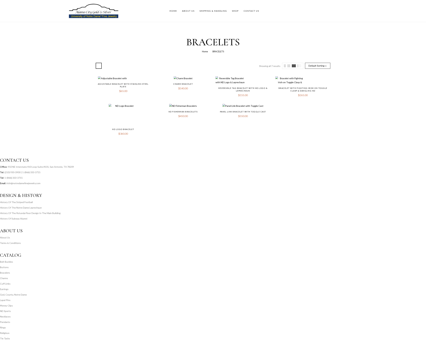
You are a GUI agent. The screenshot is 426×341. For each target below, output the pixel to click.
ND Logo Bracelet (123, 129)
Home (205, 51)
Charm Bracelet (183, 84)
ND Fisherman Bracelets (183, 112)
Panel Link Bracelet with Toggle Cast (243, 112)
